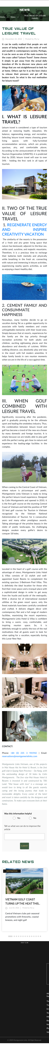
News (4, 1025)
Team (29, 1020)
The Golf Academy (10, 1005)
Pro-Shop (30, 1001)
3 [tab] (16, 936)
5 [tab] (21, 936)
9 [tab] (29, 936)
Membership (7, 1017)
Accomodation (33, 1013)
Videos (5, 1032)
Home (2, 17)
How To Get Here (34, 1017)
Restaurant (31, 1005)
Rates (29, 1009)
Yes (18, 818)
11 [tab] (34, 936)
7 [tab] (25, 936)
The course (6, 1001)
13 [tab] (38, 936)
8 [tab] (27, 936)
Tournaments (7, 1013)
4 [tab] (18, 936)
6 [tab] (23, 936)
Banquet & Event (9, 1021)
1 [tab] (10, 936)
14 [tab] (40, 936)
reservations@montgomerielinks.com (19, 756)
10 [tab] (31, 936)
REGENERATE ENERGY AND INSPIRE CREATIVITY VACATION (24, 229)
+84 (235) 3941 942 (26, 971)
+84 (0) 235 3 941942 (24, 753)
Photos (5, 1028)
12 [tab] (36, 936)
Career (29, 1024)
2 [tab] (14, 936)
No (34, 818)
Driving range (7, 1009)
